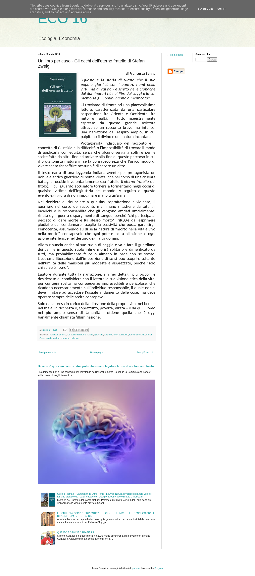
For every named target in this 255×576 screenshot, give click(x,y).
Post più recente (47, 352)
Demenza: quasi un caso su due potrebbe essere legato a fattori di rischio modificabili (96, 366)
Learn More (205, 9)
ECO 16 (62, 18)
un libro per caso (61, 338)
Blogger (158, 568)
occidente (123, 334)
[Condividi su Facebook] (83, 330)
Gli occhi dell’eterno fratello (80, 334)
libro (116, 334)
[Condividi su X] (79, 330)
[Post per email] (65, 330)
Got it (221, 9)
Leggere (108, 334)
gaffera (136, 568)
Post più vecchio (145, 352)
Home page (96, 352)
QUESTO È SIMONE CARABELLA (75, 532)
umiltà (49, 338)
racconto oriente (137, 334)
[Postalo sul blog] (75, 330)
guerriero (98, 334)
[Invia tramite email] (72, 330)
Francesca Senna (57, 334)
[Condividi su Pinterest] (87, 330)
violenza (74, 338)
